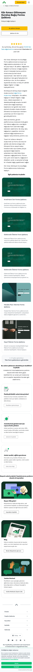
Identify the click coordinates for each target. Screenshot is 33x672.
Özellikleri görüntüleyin (12, 405)
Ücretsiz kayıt (20, 2)
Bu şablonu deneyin (14, 28)
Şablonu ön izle (14, 33)
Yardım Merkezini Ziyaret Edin (14, 591)
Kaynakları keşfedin (11, 512)
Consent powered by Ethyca (24, 669)
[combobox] (16, 635)
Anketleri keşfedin (11, 437)
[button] (16, 611)
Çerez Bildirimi (14, 659)
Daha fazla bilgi (10, 466)
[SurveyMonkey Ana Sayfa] (4, 2)
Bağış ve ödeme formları (12, 6)
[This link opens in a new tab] (8, 640)
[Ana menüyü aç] (28, 2)
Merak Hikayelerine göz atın (13, 551)
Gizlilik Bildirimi (5, 659)
